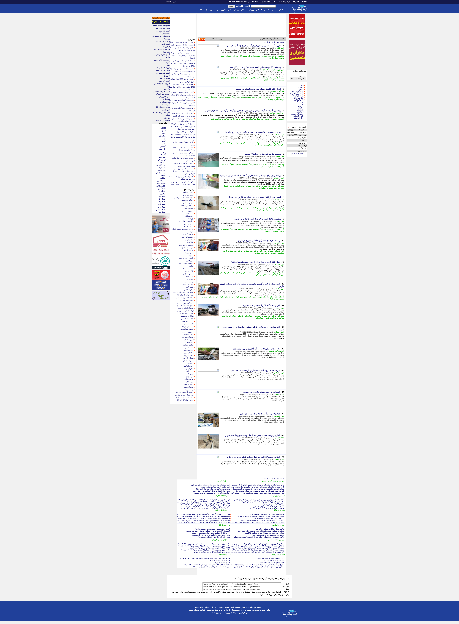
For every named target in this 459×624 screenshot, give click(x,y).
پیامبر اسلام (189, 347)
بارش (238, 119)
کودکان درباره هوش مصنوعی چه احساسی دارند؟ (212, 529)
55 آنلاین (163, 128)
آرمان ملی (162, 136)
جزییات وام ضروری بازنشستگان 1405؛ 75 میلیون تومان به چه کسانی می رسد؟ (202, 502)
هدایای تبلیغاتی (165, 102)
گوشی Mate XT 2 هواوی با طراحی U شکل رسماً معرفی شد (208, 531)
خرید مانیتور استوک (163, 94)
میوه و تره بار (189, 208)
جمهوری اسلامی (188, 211)
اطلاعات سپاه (189, 353)
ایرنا (282, 48)
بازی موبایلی (189, 216)
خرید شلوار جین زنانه (162, 41)
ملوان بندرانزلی (188, 195)
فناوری (223, 10)
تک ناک (221, 525)
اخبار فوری (162, 170)
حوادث (216, 10)
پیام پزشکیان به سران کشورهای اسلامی (270, 558)
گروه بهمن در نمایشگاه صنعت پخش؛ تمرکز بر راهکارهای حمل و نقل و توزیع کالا (256, 487)
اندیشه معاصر (273, 540)
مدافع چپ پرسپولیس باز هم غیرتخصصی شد (268, 535)
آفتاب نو (163, 146)
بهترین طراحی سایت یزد (161, 91)
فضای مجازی (255, 56)
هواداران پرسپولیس (187, 316)
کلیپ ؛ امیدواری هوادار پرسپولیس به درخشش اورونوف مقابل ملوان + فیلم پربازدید (182, 94)
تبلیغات (221, 554)
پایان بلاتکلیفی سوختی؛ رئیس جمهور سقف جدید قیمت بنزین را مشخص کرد (257, 493)
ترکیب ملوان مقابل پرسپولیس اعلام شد (270, 529)
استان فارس (267, 210)
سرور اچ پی (165, 76)
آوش (164, 152)
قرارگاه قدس (189, 290)
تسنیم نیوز (220, 481)
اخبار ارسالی (161, 162)
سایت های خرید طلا (163, 28)
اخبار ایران (162, 167)
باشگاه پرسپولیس (187, 200)
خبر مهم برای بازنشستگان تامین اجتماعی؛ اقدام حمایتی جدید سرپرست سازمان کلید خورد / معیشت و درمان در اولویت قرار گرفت (238, 552)
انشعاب (267, 231)
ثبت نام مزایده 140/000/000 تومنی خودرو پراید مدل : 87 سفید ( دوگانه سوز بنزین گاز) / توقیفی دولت (194, 520)
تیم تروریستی (189, 213)
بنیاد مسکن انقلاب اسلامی (184, 395)
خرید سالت (166, 105)
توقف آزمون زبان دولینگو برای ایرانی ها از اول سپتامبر (210, 535)
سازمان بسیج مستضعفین (185, 303)
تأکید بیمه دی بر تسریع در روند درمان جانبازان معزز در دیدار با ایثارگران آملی (183, 171)
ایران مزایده (219, 510)
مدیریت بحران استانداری (268, 188)
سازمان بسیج (189, 387)
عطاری (167, 65)
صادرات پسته (189, 253)
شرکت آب (259, 318)
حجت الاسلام (189, 371)
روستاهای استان (277, 275)
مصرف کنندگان (188, 361)
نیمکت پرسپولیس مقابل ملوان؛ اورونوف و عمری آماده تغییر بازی (261, 531)
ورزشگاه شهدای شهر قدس (184, 197)
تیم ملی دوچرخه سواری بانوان (183, 229)
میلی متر (264, 166)
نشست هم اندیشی (187, 329)
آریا (165, 138)
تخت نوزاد (166, 52)
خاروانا (191, 255)
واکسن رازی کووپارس (186, 258)
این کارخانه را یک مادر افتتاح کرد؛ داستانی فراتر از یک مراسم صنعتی (205, 506)
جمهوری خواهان (188, 332)
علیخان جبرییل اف (187, 226)
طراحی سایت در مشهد (161, 49)
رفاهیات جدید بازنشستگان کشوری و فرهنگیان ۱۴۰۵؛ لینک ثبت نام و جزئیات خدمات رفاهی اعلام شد (249, 550)
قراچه (191, 266)
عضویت (168, 1)
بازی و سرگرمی (188, 342)
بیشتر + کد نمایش (297, 153)
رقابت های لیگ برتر (187, 319)
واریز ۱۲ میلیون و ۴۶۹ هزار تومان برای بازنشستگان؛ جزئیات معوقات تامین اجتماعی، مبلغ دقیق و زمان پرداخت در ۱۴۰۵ (242, 548)
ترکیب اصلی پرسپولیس (185, 311)
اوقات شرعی (282, 1)
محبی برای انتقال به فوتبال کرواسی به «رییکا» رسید (211, 491)
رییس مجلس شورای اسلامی (183, 292)
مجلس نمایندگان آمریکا (185, 400)
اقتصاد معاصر (161, 210)
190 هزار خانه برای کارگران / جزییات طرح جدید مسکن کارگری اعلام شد (204, 504)
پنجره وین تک (165, 78)
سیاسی (274, 10)
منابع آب (281, 188)
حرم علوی (190, 261)
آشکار (164, 141)
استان (258, 164)
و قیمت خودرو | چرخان (270, 481)
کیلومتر (258, 275)
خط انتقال (266, 275)
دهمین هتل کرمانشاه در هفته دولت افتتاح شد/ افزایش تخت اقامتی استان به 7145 (182, 102)
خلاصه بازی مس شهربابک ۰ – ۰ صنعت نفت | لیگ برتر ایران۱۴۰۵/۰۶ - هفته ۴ (202, 544)
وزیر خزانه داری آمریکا (185, 295)
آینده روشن (162, 157)
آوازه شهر (162, 149)
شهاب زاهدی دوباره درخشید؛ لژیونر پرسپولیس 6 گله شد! (264, 533)
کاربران (239, 56)
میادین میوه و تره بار (186, 300)
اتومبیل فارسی (161, 160)
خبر (296, 1)
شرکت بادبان (189, 250)
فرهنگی (243, 10)
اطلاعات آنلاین (161, 186)
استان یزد (257, 316)
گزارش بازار (189, 369)
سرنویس (275, 554)
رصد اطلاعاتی (189, 276)
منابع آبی (231, 164)
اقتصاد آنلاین (161, 204)
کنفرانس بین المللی (187, 313)
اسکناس (163, 178)
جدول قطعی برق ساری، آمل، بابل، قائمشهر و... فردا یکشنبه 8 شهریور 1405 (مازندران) (182, 63)
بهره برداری (225, 78)
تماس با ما (272, 1)
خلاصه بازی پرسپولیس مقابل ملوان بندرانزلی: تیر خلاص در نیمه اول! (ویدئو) (182, 55)
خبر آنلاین (280, 91)
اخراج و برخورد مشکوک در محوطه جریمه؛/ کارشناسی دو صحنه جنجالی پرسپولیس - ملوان (252, 565)
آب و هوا (291, 1)
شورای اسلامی (188, 274)
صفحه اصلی (303, 1)
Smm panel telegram (161, 26)
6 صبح (164, 131)
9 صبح (164, 133)
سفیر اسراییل (189, 224)
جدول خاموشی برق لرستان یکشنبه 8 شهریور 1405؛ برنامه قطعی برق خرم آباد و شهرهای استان (182, 126)
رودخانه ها (258, 145)
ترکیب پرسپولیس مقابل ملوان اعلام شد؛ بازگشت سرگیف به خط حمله (259, 537)
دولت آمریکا (189, 390)
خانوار (267, 119)
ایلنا (282, 438)
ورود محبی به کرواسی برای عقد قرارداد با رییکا (213, 489)
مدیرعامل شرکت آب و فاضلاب (252, 119)
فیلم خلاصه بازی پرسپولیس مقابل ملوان (215, 487)
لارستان (244, 78)
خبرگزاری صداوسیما (277, 70)
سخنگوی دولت (188, 284)
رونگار (275, 510)
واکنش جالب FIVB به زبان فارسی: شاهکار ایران (267, 514)
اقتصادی (267, 10)
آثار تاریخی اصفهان (187, 247)
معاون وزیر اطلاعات (186, 221)
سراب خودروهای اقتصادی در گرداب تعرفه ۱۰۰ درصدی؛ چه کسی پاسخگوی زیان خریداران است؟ (250, 489)
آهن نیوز (163, 154)
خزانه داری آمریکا (187, 321)
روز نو (276, 495)
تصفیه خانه (252, 297)
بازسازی (274, 119)
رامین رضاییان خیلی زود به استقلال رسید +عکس (267, 508)
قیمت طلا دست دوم (163, 31)
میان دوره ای (189, 282)
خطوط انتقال (235, 78)
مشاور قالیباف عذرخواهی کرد (273, 504)
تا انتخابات (190, 363)
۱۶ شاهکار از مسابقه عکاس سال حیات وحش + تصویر (211, 533)
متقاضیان (281, 253)
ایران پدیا (166, 47)
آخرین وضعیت (273, 99)
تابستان (225, 186)
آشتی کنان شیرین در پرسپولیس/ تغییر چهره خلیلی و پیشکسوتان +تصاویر (258, 500)
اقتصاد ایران (162, 207)
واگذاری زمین (189, 271)
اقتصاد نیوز (162, 212)
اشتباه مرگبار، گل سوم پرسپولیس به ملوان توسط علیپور (210, 548)
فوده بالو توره (189, 240)
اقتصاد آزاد (220, 495)
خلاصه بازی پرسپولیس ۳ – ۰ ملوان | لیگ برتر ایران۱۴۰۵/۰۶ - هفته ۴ (205, 550)
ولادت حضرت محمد (187, 324)
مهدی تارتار (190, 374)
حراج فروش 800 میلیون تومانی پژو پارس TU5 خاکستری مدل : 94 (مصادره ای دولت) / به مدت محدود (194, 518)
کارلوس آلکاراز (188, 234)
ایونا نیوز (275, 525)
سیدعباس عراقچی (187, 326)
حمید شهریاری (188, 350)
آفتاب (164, 144)
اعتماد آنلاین (162, 188)
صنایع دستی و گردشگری (185, 305)
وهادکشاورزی (189, 242)
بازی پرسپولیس (188, 192)
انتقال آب (264, 80)
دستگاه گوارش (188, 358)
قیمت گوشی (165, 44)
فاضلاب (242, 97)
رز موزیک (166, 118)
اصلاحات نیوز (161, 183)
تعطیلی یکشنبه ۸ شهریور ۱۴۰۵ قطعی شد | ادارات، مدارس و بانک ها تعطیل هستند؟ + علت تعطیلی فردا (247, 546)
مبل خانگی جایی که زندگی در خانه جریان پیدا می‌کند (211, 567)
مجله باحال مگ (164, 33)
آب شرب (246, 56)
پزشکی (236, 10)
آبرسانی (281, 119)
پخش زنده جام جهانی (162, 70)
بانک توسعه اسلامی (277, 97)
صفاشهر (281, 56)
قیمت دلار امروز (164, 81)
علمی (230, 10)
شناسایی (275, 231)
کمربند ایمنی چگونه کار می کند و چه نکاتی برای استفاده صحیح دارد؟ (260, 491)
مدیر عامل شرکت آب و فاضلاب (273, 78)
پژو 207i (191, 219)
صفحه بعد (280, 42)
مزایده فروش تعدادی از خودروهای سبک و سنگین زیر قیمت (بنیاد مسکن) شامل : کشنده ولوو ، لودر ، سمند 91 (191, 516)
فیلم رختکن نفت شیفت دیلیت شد (272, 562)
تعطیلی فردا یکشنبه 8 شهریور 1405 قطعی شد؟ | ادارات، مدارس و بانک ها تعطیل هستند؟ (182, 87)
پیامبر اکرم (190, 287)
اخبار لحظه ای (161, 173)
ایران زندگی (279, 351)
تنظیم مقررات (189, 355)
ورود (174, 1)
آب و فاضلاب (230, 56)
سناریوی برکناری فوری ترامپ (273, 560)
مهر (282, 156)
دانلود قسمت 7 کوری (222, 562)
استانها (201, 10)
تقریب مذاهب (189, 379)
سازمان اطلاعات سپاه (186, 308)
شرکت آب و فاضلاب (269, 56)
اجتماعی (259, 10)
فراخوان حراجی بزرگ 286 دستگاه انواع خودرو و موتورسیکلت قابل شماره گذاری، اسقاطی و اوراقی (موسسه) (191, 514)
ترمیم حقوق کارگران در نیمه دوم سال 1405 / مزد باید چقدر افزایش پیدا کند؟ (203, 500)
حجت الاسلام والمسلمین (185, 297)
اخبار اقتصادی (161, 165)
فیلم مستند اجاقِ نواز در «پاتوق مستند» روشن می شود (210, 485)
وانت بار (167, 89)
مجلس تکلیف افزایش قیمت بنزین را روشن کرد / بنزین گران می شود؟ (205, 508)
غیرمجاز (240, 229)
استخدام (265, 1)
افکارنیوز (163, 194)
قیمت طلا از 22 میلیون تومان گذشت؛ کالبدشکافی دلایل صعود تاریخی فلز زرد (203, 558)
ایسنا (282, 178)
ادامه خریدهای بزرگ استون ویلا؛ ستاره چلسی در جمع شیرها (263, 502)
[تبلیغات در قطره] (161, 23)
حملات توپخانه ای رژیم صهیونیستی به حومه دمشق (212, 493)
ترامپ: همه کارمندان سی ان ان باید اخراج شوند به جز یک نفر (262, 520)
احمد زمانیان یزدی (187, 237)
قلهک (192, 232)
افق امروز (162, 191)
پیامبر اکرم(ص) (188, 334)
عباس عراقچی (188, 384)
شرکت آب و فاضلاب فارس (228, 97)
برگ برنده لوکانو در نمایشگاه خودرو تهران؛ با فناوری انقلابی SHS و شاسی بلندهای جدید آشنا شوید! (249, 485)
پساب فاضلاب (273, 299)
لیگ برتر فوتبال (188, 203)
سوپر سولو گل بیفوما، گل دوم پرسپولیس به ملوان (212, 552)
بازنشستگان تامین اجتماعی (184, 392)
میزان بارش (268, 145)
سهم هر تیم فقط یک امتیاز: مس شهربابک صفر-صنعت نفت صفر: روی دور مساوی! (254, 522)
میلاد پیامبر (190, 279)
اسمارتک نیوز (161, 181)
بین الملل (209, 10)
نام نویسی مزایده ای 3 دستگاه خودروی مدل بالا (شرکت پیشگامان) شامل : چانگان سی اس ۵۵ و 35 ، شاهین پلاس (190, 522)
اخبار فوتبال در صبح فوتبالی (221, 540)
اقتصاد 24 (162, 199)
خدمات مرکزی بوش (163, 120)
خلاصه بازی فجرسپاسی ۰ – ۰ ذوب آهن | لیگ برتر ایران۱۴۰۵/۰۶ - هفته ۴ (204, 546)
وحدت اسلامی (188, 366)
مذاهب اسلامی (188, 345)
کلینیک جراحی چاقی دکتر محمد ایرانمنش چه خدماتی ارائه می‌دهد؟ (206, 565)
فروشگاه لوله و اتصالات (161, 68)
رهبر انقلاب (190, 382)
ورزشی (251, 10)
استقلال (163, 175)
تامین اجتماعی (188, 340)
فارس (232, 119)
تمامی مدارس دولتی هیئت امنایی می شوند (269, 506)
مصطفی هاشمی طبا (186, 263)
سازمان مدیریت (188, 337)
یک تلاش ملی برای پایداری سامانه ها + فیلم (269, 518)
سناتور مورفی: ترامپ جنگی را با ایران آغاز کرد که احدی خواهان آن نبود (259, 567)
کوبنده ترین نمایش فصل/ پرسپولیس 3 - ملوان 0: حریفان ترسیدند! (261, 516)
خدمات (273, 253)
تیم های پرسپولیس (187, 205)
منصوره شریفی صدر (186, 245)
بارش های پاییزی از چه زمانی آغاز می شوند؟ (214, 537)
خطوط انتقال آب (254, 78)
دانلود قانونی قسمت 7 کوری (220, 560)
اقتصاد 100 (162, 196)
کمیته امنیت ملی (188, 269)
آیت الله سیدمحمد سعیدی (184, 397)
